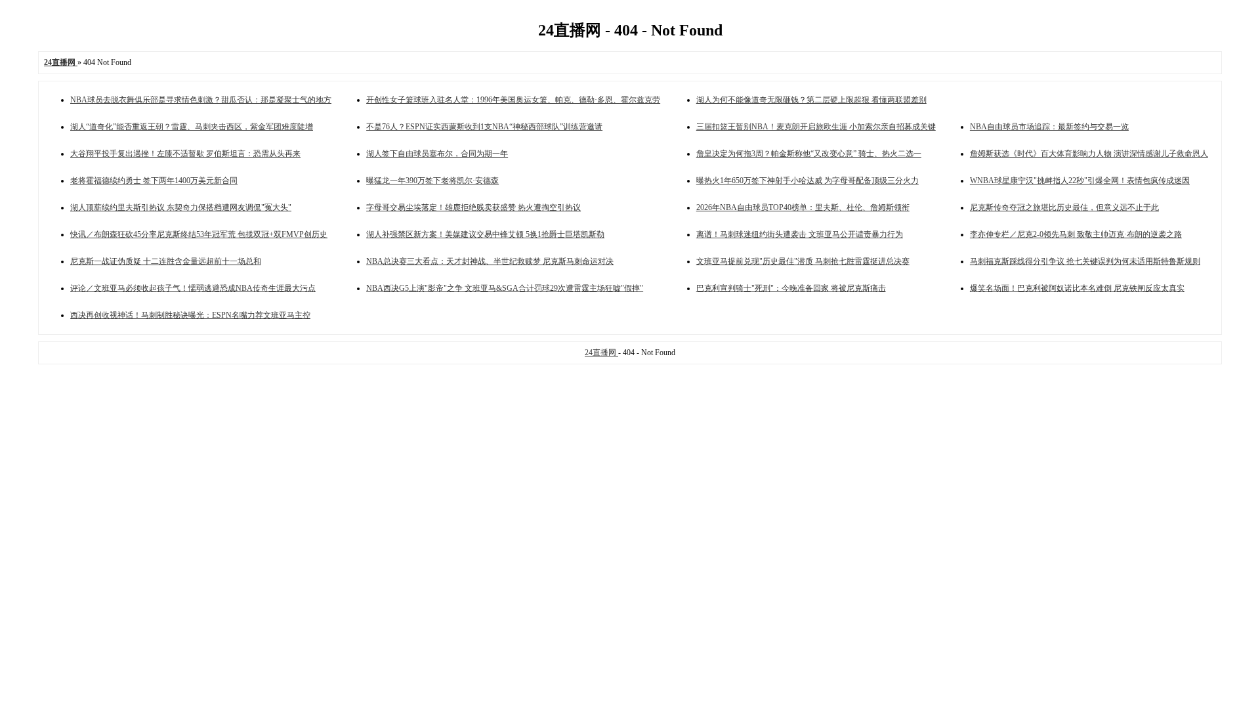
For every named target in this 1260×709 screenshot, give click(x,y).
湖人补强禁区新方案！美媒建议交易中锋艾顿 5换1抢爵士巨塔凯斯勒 (485, 234)
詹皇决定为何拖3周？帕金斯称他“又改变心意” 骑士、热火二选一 (808, 153)
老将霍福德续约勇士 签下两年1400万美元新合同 (154, 180)
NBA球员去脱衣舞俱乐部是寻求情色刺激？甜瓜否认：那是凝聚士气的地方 (200, 99)
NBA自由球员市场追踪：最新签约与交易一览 (1049, 126)
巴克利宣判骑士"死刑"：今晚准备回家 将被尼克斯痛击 (791, 288)
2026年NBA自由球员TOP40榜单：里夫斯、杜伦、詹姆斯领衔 (803, 207)
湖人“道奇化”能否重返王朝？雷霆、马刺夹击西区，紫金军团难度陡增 (191, 126)
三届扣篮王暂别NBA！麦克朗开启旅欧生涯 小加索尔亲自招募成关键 (816, 126)
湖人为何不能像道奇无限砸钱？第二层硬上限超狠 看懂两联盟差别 (811, 99)
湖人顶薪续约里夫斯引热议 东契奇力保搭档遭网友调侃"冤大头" (180, 207)
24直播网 (601, 352)
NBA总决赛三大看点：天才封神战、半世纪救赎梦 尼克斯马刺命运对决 (490, 261)
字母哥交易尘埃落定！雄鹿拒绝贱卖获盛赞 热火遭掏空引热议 (473, 207)
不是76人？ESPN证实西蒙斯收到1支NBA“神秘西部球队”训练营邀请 (484, 126)
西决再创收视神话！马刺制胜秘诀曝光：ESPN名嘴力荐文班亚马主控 (190, 315)
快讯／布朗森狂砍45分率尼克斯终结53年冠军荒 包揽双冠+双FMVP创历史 (198, 234)
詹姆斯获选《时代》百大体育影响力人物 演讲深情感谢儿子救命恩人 (1089, 153)
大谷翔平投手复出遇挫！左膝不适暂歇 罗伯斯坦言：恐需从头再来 (185, 153)
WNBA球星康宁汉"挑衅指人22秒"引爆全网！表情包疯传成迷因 (1080, 180)
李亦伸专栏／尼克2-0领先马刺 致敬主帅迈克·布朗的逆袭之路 (1076, 234)
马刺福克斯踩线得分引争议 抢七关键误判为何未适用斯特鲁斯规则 (1085, 261)
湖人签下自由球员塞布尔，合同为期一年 (437, 153)
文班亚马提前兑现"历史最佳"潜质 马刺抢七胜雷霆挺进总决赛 (803, 261)
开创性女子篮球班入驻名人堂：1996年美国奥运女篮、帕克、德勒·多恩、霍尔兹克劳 (513, 99)
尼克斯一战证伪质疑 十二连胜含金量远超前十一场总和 (165, 261)
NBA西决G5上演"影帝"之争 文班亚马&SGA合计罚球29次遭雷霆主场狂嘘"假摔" (504, 288)
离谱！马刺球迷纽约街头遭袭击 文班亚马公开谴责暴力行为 (799, 234)
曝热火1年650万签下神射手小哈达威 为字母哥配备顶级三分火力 (807, 180)
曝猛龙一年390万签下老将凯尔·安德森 (432, 180)
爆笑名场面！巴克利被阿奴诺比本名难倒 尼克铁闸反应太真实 (1077, 288)
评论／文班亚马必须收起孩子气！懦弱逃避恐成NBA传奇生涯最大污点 (193, 288)
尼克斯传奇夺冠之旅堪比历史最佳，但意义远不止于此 (1064, 207)
